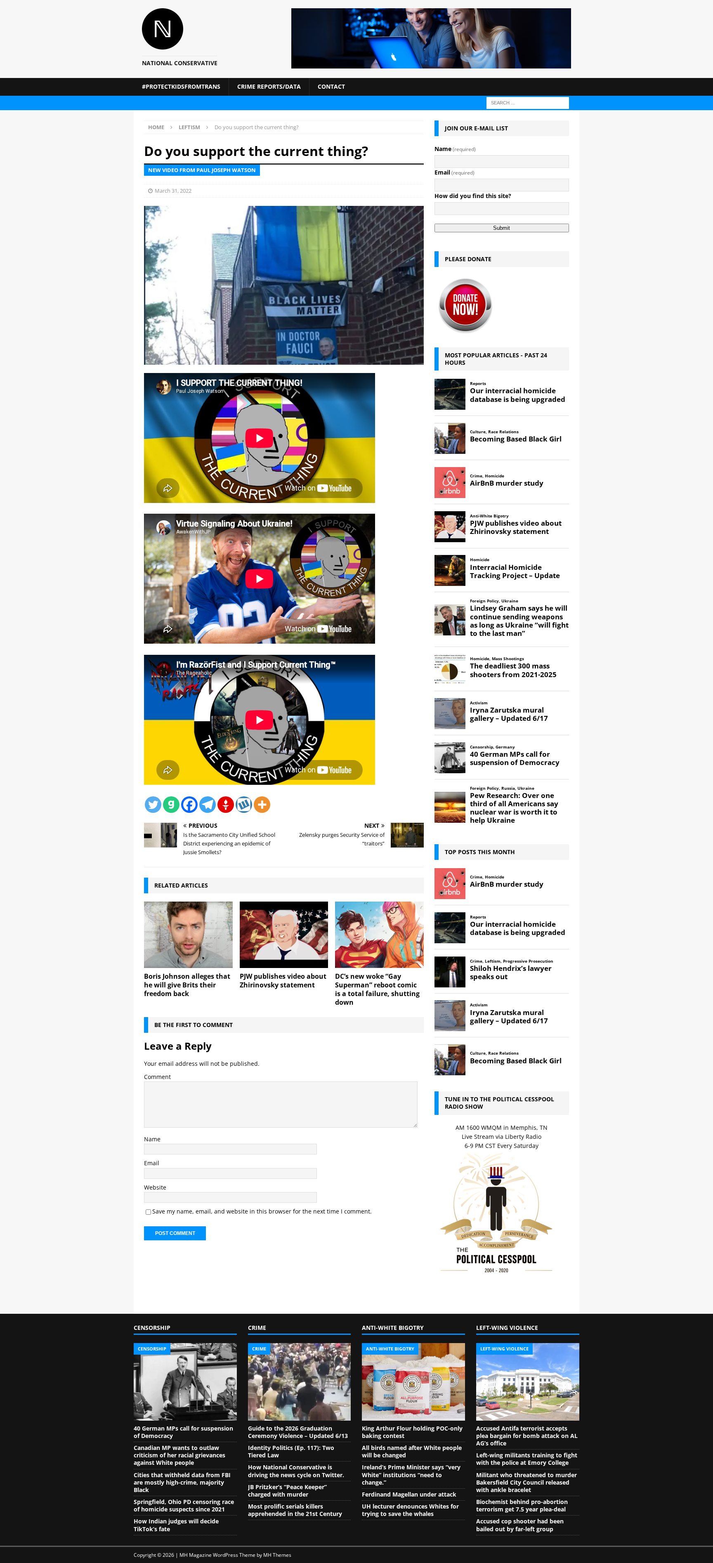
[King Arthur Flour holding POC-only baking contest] (413, 1382)
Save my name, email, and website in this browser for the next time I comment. (262, 1211)
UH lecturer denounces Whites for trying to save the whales (410, 1510)
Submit (501, 228)
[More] (262, 804)
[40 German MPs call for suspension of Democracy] (185, 1382)
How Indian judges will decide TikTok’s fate (176, 1524)
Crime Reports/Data (269, 86)
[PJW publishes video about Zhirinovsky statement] (284, 935)
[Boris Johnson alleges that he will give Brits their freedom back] (188, 935)
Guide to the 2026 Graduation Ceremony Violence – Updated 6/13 (298, 1432)
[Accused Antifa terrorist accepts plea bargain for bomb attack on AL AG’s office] (527, 1382)
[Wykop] (244, 804)
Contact (331, 86)
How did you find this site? (472, 196)
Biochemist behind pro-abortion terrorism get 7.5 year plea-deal (522, 1505)
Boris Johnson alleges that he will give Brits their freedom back (187, 985)
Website (155, 1187)
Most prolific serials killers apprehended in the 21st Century (295, 1510)
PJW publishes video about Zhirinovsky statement (283, 980)
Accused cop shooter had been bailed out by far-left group (520, 1524)
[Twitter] (153, 804)
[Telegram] (207, 804)
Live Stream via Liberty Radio (501, 1136)
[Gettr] (225, 804)
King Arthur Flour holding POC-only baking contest (412, 1432)
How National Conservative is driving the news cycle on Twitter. (296, 1470)
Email (151, 1163)
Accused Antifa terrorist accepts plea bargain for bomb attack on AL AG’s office (527, 1435)
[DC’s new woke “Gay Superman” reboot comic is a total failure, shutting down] (379, 935)
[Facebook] (189, 804)
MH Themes (277, 1554)
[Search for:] (527, 102)
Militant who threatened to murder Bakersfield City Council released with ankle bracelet (526, 1482)
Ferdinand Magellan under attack (409, 1494)
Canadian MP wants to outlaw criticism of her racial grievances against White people (179, 1455)
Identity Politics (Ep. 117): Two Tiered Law (291, 1451)
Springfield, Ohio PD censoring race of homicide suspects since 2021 (184, 1505)
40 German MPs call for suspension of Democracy (183, 1432)
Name (152, 1139)
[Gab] (171, 804)
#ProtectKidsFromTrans (181, 86)
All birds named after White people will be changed (412, 1451)
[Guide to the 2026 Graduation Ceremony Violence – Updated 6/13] (299, 1382)
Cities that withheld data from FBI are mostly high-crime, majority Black (182, 1482)
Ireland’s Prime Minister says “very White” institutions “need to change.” (411, 1474)
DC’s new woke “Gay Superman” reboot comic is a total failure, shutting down (377, 989)
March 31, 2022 (173, 190)
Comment (157, 1077)
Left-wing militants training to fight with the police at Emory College (526, 1458)
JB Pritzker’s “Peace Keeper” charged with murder (287, 1490)
